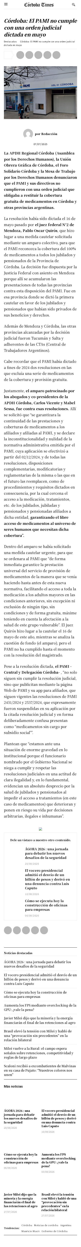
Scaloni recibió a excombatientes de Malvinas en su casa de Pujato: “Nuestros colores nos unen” (40, 1070)
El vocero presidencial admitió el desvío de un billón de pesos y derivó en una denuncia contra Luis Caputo (47, 879)
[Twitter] (29, 55)
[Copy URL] (56, 55)
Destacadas (10, 41)
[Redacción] (29, 134)
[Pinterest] (38, 55)
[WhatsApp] (47, 55)
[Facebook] (20, 55)
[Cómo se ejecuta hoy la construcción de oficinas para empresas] (14, 904)
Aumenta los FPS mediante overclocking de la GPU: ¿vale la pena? (58, 1160)
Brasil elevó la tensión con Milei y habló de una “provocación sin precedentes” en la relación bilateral (58, 1202)
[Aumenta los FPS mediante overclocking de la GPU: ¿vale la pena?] (59, 1143)
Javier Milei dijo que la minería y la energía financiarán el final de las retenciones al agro (21, 1200)
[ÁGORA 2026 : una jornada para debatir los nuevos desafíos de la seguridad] (14, 852)
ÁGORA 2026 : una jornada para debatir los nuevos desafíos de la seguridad (46, 853)
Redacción (49, 134)
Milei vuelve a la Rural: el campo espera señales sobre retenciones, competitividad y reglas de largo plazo (38, 1053)
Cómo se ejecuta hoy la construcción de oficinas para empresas (46, 905)
